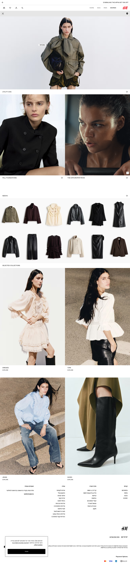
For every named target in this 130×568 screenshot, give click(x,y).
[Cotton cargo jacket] (11, 214)
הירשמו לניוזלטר (29, 494)
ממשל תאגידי (92, 503)
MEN (105, 8)
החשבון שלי (61, 493)
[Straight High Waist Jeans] (32, 247)
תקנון (94, 509)
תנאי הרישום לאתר (59, 511)
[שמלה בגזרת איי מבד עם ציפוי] (119, 214)
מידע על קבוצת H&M (89, 493)
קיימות (94, 496)
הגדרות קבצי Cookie (58, 517)
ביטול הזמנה (61, 501)
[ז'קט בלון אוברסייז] (32, 214)
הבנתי (26, 551)
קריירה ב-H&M (91, 490)
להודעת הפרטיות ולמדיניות (20, 543)
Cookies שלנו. (38, 545)
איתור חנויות (61, 496)
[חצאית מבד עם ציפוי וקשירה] (97, 247)
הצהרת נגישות (92, 506)
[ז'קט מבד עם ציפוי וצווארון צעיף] (11, 247)
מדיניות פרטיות (60, 503)
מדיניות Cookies (59, 506)
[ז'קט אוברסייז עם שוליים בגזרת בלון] (76, 214)
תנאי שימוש (61, 509)
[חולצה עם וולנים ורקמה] (54, 214)
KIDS (98, 8)
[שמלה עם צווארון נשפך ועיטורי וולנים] (97, 214)
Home (92, 8)
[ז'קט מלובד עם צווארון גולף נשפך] (76, 247)
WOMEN (113, 8)
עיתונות (94, 498)
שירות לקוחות (61, 490)
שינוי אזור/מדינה (114, 537)
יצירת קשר (62, 498)
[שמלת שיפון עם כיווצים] (54, 247)
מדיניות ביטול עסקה (59, 514)
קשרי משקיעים (91, 501)
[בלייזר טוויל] (119, 247)
